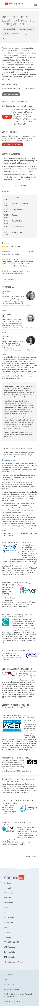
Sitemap (7, 937)
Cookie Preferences (12, 989)
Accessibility (9, 974)
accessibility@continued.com (20, 526)
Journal (7, 888)
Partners (7, 883)
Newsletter (8, 903)
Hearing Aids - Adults (9, 84)
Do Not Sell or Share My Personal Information (18, 995)
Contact (7, 932)
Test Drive (18, 455)
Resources (8, 922)
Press (6, 907)
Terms (6, 979)
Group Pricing (9, 893)
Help (6, 927)
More (4, 310)
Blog (6, 912)
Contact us (12, 533)
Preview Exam (12, 94)
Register (7, 117)
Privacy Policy (10, 984)
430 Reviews (25, 34)
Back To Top (31, 856)
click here (28, 771)
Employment (9, 917)
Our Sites (8, 898)
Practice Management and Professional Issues (18, 88)
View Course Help (9, 460)
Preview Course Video (12, 144)
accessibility (6, 517)
